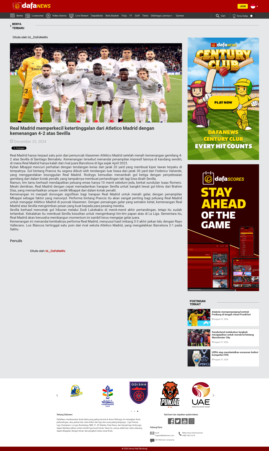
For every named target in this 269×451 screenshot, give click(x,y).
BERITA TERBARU (17, 26)
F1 (131, 15)
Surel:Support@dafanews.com (164, 434)
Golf (137, 15)
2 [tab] (134, 411)
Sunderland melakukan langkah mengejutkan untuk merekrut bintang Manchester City (233, 335)
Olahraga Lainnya (160, 15)
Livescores (37, 15)
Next (213, 395)
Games (180, 15)
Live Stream (81, 15)
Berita (20, 15)
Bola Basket (112, 15)
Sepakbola (97, 15)
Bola (192, 322)
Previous (55, 395)
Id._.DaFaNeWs (55, 251)
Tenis (145, 15)
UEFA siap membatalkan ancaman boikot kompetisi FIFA (235, 354)
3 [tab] (137, 411)
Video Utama (59, 15)
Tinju (124, 15)
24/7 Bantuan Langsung (164, 440)
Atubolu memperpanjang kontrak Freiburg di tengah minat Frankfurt (231, 313)
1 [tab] (131, 411)
